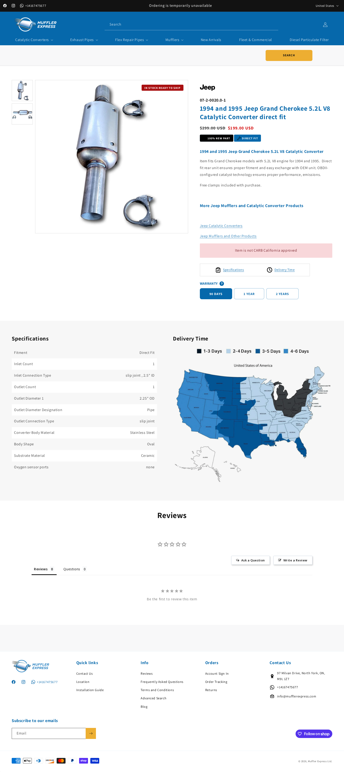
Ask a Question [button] (253, 560)
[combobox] (191, 24)
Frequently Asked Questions (162, 682)
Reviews (147, 673)
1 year (249, 294)
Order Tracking (216, 682)
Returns (211, 690)
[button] (34, 40)
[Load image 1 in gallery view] (22, 90)
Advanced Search (153, 698)
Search (289, 55)
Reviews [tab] (41, 569)
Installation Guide (90, 690)
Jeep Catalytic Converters (221, 225)
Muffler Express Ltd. (320, 761)
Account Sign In (217, 673)
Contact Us (84, 673)
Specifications (233, 270)
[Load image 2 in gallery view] (22, 114)
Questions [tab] (71, 569)
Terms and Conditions (157, 690)
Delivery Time (284, 270)
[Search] (273, 24)
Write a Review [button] (295, 560)
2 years (282, 294)
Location (83, 682)
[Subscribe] (91, 733)
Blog (144, 706)
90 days (216, 294)
